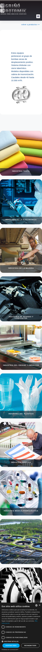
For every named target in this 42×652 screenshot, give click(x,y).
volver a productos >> (30, 24)
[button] (38, 16)
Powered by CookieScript (10, 649)
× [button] (39, 605)
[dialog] (21, 627)
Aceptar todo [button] (10, 645)
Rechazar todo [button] (30, 645)
